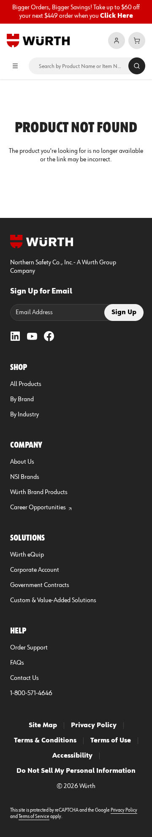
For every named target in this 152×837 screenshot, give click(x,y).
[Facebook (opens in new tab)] (49, 336)
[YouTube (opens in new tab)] (32, 336)
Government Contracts (39, 585)
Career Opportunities (38, 507)
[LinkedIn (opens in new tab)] (15, 336)
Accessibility (72, 756)
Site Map (43, 725)
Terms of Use (110, 740)
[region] (76, 12)
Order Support (29, 647)
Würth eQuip (27, 555)
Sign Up (123, 312)
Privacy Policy (94, 725)
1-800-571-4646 (31, 693)
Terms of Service (34, 816)
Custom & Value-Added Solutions (53, 600)
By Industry (24, 414)
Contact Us (24, 678)
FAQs (17, 663)
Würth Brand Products (39, 492)
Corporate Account (34, 570)
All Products (25, 384)
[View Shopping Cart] (136, 40)
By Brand (22, 399)
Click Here (116, 16)
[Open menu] (15, 65)
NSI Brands (24, 477)
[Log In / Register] (116, 40)
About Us (22, 462)
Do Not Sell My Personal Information (76, 771)
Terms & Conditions (45, 740)
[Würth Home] (38, 40)
